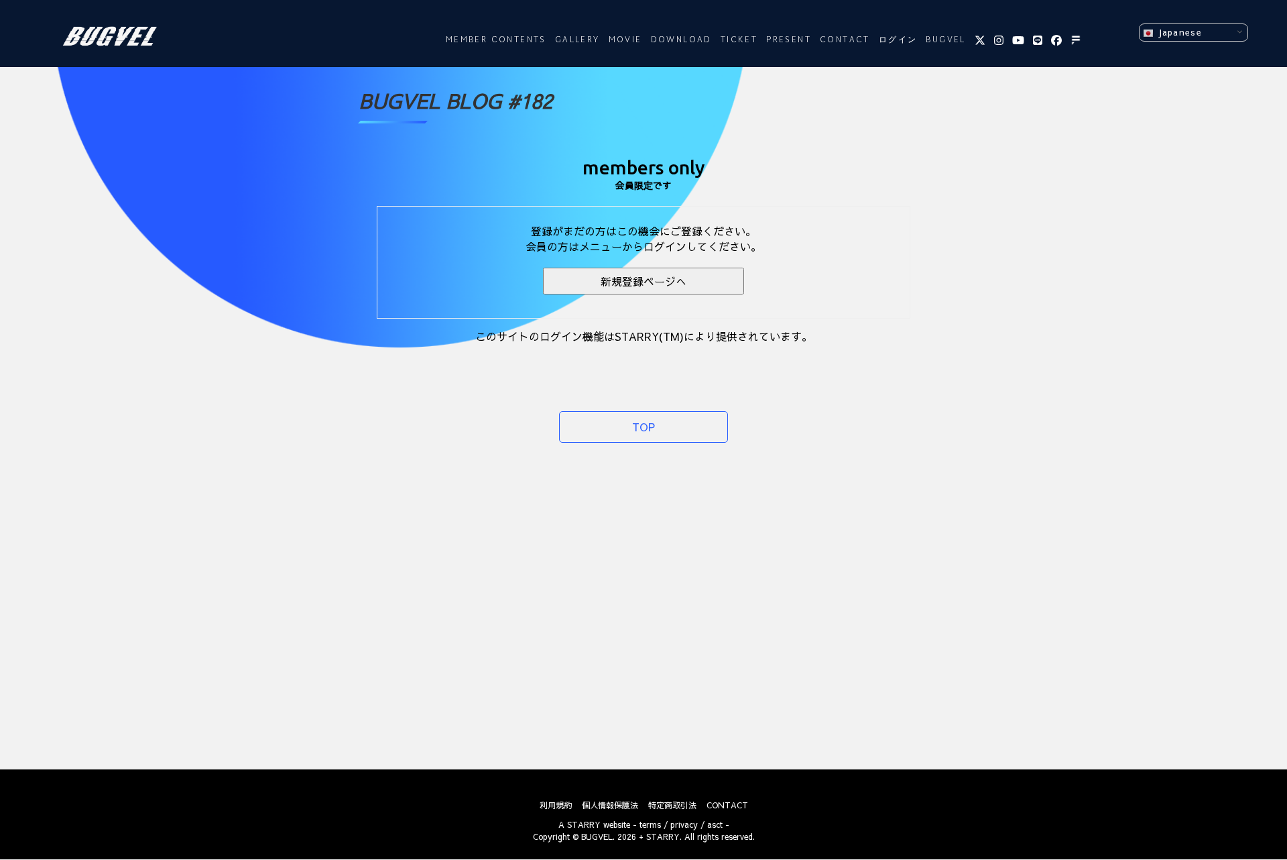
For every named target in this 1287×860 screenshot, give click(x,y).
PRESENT (788, 40)
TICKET (739, 40)
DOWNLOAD (681, 40)
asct (715, 824)
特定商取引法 (672, 805)
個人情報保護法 (610, 805)
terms (650, 824)
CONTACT (845, 40)
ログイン (898, 40)
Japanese (1177, 32)
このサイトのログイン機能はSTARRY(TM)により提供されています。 (643, 336)
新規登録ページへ (643, 281)
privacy (684, 824)
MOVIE (625, 40)
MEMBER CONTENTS (496, 40)
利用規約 (556, 805)
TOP (643, 426)
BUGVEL (945, 40)
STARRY (584, 824)
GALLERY (577, 40)
